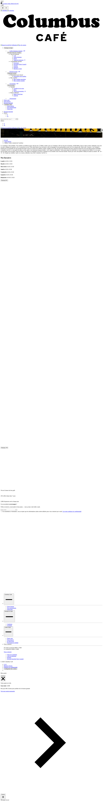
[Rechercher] (17, 119)
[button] (51, 793)
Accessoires (12, 83)
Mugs (15, 90)
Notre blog (10, 109)
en (7, 116)
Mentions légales (8, 666)
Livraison (9, 625)
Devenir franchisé (8, 103)
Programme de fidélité (12, 642)
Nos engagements (11, 107)
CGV (5, 664)
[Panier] (21, 45)
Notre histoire (10, 106)
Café (15, 55)
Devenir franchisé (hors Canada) (15, 659)
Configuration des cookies (11, 669)
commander (12, 691)
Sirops (15, 58)
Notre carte (6, 100)
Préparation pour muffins (20, 76)
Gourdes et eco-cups (19, 88)
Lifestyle (16, 95)
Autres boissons (18, 57)
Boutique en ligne (9, 48)
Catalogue (9, 624)
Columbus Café (8, 104)
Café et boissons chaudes (16, 51)
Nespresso (16, 63)
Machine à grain (18, 68)
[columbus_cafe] (7, 591)
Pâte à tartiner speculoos (20, 79)
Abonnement (12, 98)
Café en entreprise (11, 656)
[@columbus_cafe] (3, 591)
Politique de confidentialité (10, 667)
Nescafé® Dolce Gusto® (20, 64)
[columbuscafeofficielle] (17, 591)
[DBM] (5, 670)
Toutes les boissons (19, 60)
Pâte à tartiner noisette (19, 80)
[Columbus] (7, 10)
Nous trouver (7, 101)
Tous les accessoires (19, 91)
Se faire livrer (10, 641)
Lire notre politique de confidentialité (72, 511)
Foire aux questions (12, 654)
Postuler (9, 657)
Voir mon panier (5, 691)
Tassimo (16, 65)
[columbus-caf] (12, 591)
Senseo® (16, 67)
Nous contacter (8, 652)
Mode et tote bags (18, 94)
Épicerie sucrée (13, 71)
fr (7, 114)
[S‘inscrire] (16, 510)
